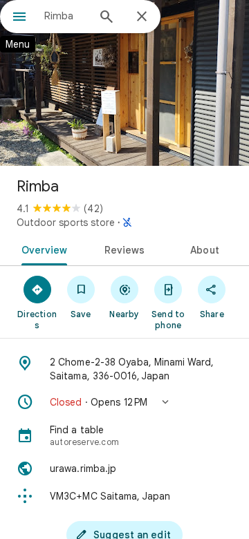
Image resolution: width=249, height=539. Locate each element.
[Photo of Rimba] (124, 83)
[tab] (41, 248)
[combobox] (65, 16)
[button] (124, 402)
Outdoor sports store (66, 222)
